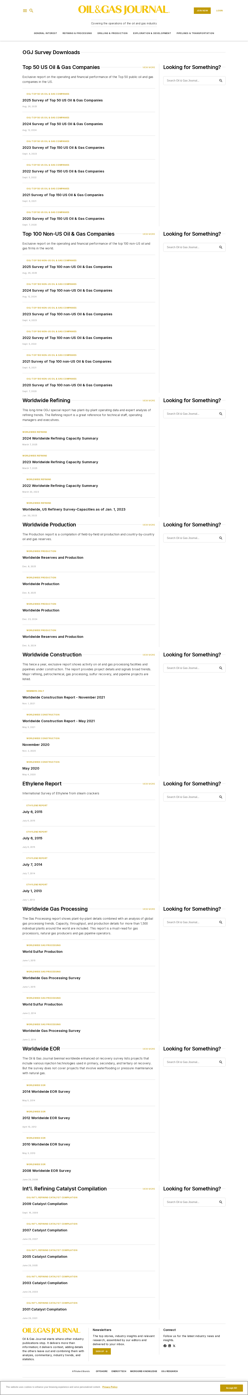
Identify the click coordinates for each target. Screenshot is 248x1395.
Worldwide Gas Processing (43, 945)
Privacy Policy (109, 1387)
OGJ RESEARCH (169, 1371)
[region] (124, 1388)
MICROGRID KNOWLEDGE (143, 1371)
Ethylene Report (37, 805)
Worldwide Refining (34, 432)
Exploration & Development (152, 33)
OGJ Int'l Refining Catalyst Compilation (51, 1197)
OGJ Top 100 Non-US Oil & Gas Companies (51, 260)
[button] (24, 10)
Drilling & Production (113, 33)
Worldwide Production (41, 551)
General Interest (45, 33)
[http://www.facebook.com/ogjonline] (165, 1345)
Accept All (231, 1388)
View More (149, 67)
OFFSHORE (101, 1371)
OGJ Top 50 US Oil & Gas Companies (47, 94)
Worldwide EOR (36, 1085)
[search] (31, 10)
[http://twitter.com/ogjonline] (174, 1345)
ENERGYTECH (119, 1371)
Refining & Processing (77, 33)
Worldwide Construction (42, 714)
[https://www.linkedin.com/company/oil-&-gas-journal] (169, 1345)
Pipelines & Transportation (195, 33)
